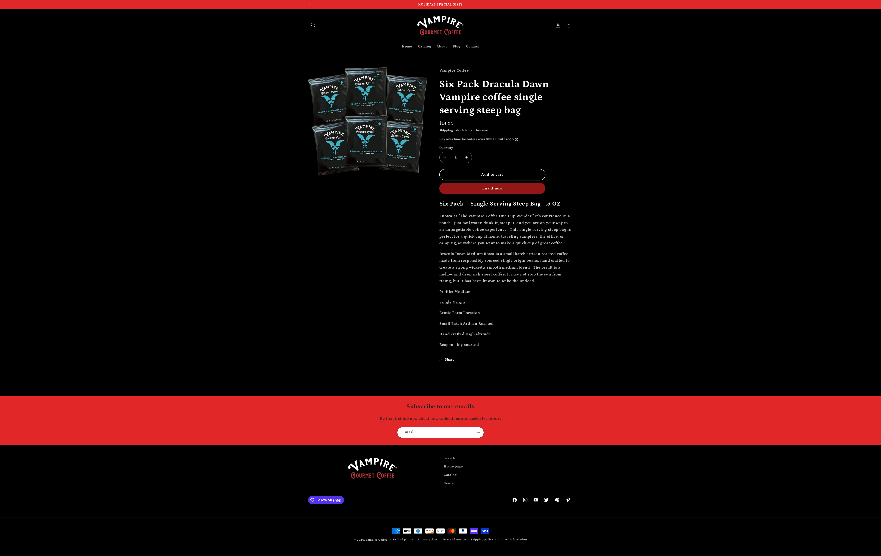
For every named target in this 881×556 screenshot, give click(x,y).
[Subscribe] (478, 432)
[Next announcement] (571, 4)
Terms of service (454, 539)
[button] (313, 25)
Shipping (446, 130)
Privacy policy (428, 539)
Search (449, 458)
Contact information (512, 539)
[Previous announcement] (309, 4)
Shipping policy (482, 539)
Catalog (450, 475)
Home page (453, 466)
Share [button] (450, 359)
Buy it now (492, 188)
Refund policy (403, 539)
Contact (450, 483)
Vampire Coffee (376, 539)
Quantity (446, 148)
